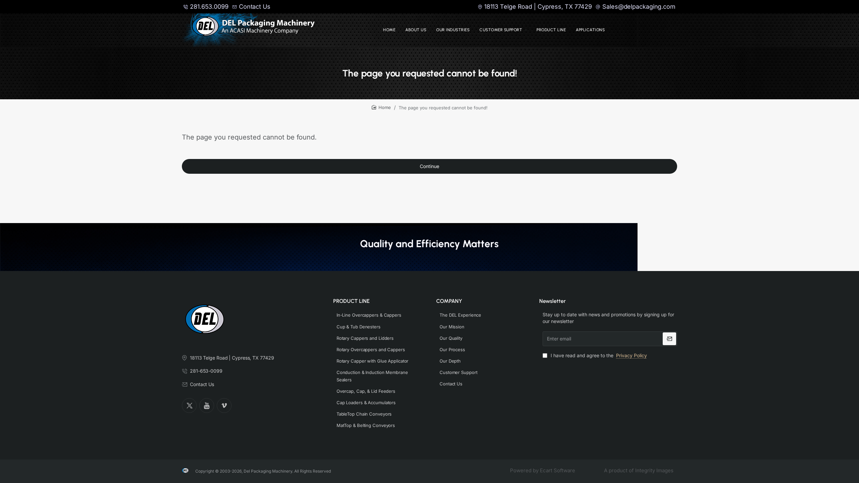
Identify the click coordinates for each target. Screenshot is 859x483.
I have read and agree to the (598, 355)
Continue (429, 166)
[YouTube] (206, 405)
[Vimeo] (224, 405)
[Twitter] (189, 405)
